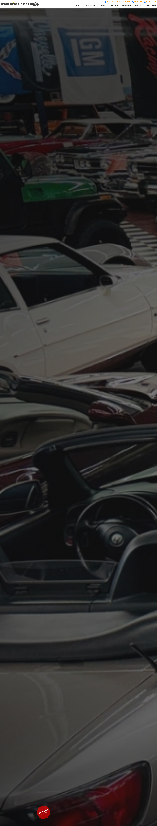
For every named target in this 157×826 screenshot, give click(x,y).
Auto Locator (114, 5)
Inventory (77, 5)
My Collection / (151, 2)
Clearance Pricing (89, 5)
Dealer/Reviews (151, 5)
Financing (138, 5)
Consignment (126, 5)
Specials (102, 5)
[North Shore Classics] (20, 4)
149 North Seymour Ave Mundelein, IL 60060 (118, 2)
